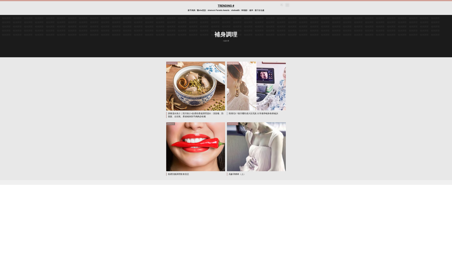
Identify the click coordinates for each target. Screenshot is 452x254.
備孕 (251, 10)
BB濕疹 (244, 10)
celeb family (233, 63)
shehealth (235, 10)
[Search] (281, 5)
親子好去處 (259, 10)
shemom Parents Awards (218, 10)
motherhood (171, 63)
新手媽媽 (191, 10)
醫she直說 (201, 10)
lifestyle (170, 124)
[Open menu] (287, 5)
